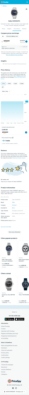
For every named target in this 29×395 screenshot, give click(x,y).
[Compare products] (26, 9)
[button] (3, 36)
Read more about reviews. (19, 158)
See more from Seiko (6, 226)
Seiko (13, 202)
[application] (14, 109)
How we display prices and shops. (14, 55)
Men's (13, 208)
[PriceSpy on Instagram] (16, 388)
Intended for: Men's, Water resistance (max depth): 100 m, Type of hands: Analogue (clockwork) (14, 24)
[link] (9, 254)
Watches (5, 5)
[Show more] (2, 41)
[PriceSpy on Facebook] (13, 388)
